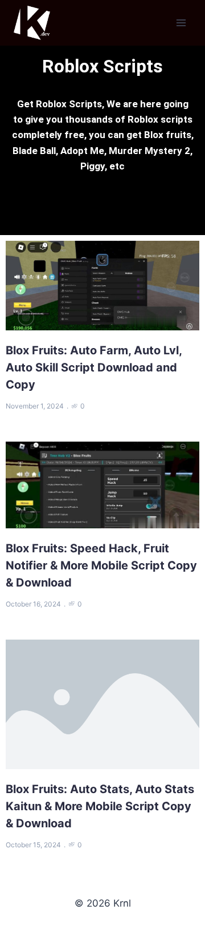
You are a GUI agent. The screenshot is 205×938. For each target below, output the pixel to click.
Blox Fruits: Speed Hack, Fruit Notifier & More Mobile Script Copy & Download (101, 565)
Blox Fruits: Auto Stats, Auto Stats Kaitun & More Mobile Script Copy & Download (100, 806)
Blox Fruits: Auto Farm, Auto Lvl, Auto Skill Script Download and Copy (94, 367)
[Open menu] (180, 22)
